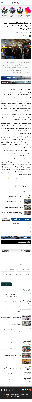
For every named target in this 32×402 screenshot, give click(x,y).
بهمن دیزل (28, 182)
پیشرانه (15, 101)
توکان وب (7, 396)
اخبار (30, 32)
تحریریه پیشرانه (25, 35)
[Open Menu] (29, 3)
